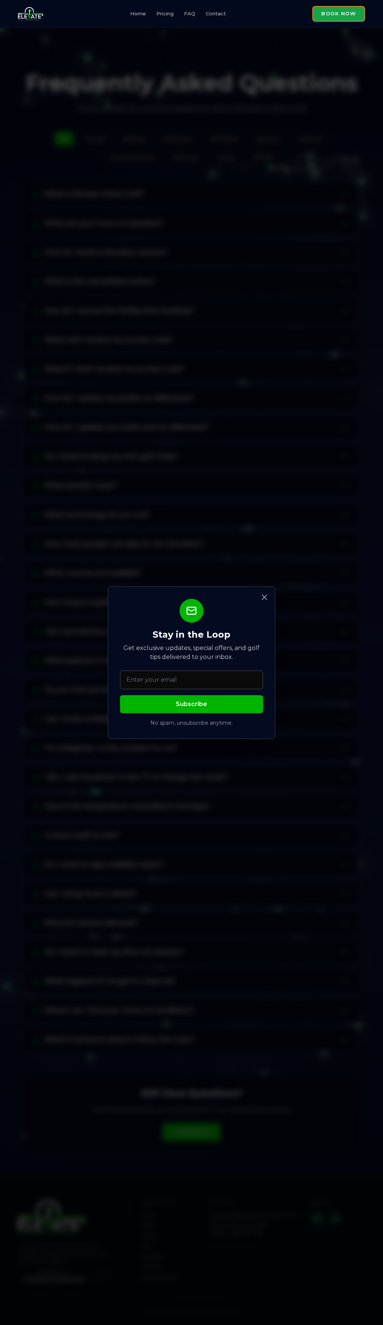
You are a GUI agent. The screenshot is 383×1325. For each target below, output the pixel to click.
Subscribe (191, 704)
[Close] (264, 597)
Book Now (338, 13)
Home (138, 13)
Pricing (165, 13)
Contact (216, 13)
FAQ (189, 13)
